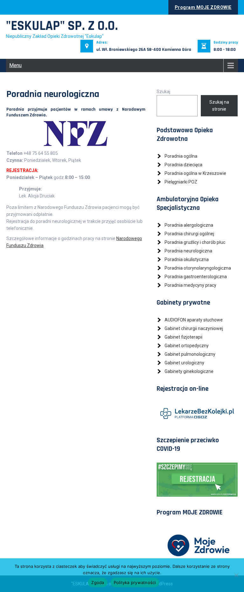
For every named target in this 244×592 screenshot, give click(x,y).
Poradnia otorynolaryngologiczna (198, 268)
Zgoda (97, 582)
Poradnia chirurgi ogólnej (189, 233)
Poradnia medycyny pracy (190, 285)
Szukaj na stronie (219, 106)
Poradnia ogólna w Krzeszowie (195, 173)
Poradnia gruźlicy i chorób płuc (195, 242)
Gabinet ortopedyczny (187, 345)
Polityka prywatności (135, 582)
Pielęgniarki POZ (181, 181)
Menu (15, 65)
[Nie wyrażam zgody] (236, 575)
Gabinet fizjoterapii (183, 337)
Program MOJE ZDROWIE (203, 7)
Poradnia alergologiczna (189, 225)
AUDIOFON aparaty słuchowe (194, 319)
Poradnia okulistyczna (187, 259)
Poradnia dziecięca (183, 164)
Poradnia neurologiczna (188, 250)
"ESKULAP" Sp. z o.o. (62, 26)
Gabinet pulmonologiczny (190, 354)
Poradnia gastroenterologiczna (196, 276)
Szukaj (163, 91)
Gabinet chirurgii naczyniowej (194, 328)
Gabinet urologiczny (184, 362)
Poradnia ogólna (181, 156)
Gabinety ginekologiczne (189, 371)
